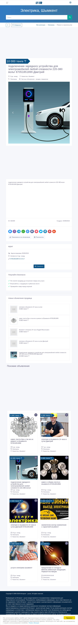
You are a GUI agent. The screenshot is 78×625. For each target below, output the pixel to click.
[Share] (10, 231)
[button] (13, 113)
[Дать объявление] (70, 2)
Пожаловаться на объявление (21, 237)
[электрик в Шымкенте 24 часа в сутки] (14, 309)
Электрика (51, 25)
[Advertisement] (39, 42)
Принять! (69, 618)
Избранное (17, 25)
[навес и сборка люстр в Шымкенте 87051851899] (54, 470)
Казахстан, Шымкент (27, 76)
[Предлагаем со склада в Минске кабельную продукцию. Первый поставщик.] (54, 555)
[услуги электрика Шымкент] (24, 550)
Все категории (40, 25)
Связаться (40, 266)
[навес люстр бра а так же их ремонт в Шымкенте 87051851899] (14, 321)
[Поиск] (69, 17)
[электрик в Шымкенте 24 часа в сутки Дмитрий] (14, 343)
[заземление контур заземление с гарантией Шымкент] (54, 509)
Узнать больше (34, 622)
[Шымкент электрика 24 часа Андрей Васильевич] (14, 332)
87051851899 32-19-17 (17, 259)
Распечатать (40, 237)
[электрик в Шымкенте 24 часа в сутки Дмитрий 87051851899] (24, 511)
